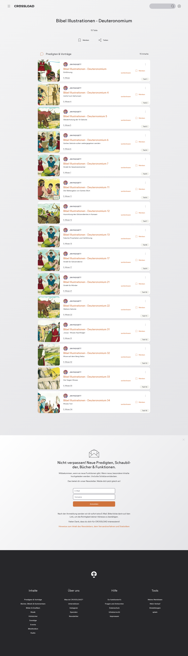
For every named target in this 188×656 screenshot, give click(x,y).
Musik (33, 612)
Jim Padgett (75, 64)
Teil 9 (145, 269)
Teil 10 (144, 292)
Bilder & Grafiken (33, 608)
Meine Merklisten (155, 599)
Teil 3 (145, 126)
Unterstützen (73, 604)
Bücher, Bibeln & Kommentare (33, 604)
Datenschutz (114, 608)
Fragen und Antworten (114, 604)
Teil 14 (144, 387)
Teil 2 (145, 103)
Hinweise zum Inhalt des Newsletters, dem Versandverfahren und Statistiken (94, 526)
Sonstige (33, 620)
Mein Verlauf (155, 604)
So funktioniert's (114, 599)
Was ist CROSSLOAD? (73, 599)
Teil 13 (144, 363)
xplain (155, 612)
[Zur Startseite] (24, 6)
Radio (33, 633)
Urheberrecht (114, 612)
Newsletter (73, 616)
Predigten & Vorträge (33, 599)
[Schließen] (183, 439)
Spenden (73, 612)
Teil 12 (144, 340)
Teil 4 (145, 150)
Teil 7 (145, 221)
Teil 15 (144, 411)
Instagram (73, 608)
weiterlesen (126, 73)
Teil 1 (145, 79)
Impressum (114, 616)
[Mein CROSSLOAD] (179, 6)
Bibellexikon (33, 629)
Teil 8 (145, 245)
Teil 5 (145, 174)
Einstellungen (155, 608)
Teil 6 (145, 197)
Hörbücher (33, 616)
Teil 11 (144, 316)
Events (33, 624)
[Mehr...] (9, 6)
